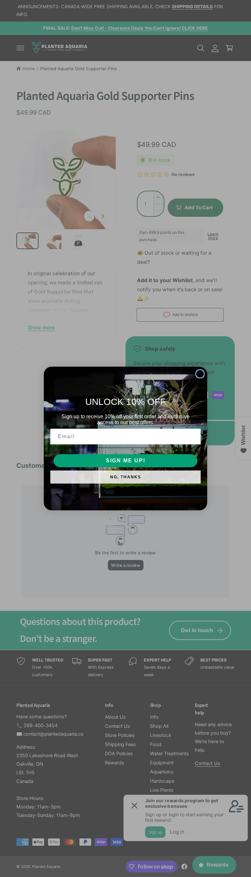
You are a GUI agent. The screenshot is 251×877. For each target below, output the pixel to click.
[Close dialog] (200, 374)
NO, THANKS (125, 477)
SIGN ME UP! (125, 460)
